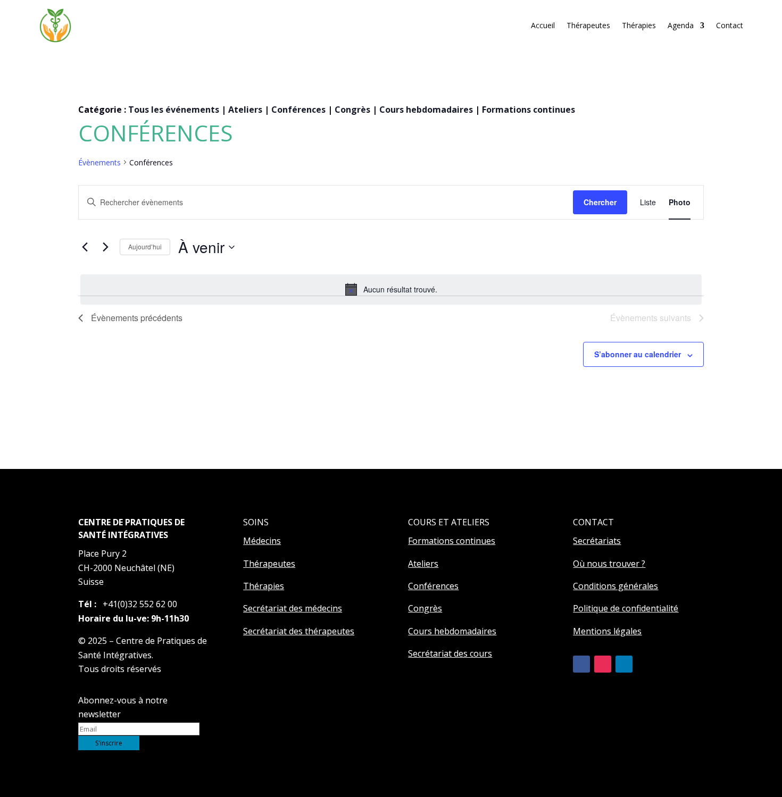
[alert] (391, 289)
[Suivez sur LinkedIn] (624, 664)
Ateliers (245, 109)
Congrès (352, 109)
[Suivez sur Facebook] (581, 664)
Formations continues (528, 109)
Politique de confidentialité (625, 608)
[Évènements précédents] (84, 247)
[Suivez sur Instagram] (602, 664)
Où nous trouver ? (609, 563)
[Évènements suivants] (105, 247)
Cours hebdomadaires (426, 109)
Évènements (99, 162)
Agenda (681, 25)
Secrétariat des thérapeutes (298, 631)
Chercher (600, 202)
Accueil (543, 25)
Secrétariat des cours (450, 653)
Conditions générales (615, 586)
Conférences (298, 109)
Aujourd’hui (145, 246)
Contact (729, 25)
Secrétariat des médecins (292, 608)
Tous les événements (173, 109)
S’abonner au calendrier (637, 354)
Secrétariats (597, 541)
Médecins (262, 541)
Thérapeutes (588, 25)
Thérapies (639, 25)
